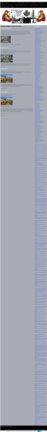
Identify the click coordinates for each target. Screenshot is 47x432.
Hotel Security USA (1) (38, 82)
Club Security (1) (37, 47)
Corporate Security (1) (38, 53)
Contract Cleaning (43, 212)
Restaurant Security (43, 349)
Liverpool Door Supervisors (38, 228)
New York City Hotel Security (39, 171)
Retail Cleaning (43, 409)
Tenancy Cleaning (43, 416)
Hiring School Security (6, 28)
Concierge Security (37, 211)
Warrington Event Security (38, 405)
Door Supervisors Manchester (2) (39, 58)
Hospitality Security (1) (38, 78)
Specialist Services (37, 364)
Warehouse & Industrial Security (39, 307)
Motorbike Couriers (37, 360)
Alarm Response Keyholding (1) (39, 29)
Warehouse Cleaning (37, 416)
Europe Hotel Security (38, 389)
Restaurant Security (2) (38, 112)
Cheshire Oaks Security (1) (38, 41)
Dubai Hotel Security (43, 211)
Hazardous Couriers (43, 363)
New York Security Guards (38, 146)
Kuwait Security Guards (43, 198)
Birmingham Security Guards (38, 387)
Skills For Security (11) (38, 125)
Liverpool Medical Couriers (38, 422)
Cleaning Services (43, 301)
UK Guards (45, 352)
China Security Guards (38, 186)
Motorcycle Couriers (37, 355)
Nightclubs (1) (37, 102)
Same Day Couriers (37, 212)
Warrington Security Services (39, 238)
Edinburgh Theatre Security (38, 160)
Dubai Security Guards (38, 391)
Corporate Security (37, 293)
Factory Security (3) (37, 66)
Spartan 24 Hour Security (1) (39, 126)
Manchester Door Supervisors (39, 224)
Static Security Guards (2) (38, 130)
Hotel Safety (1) (37, 79)
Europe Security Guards (38, 306)
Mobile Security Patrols (38, 332)
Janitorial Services (37, 198)
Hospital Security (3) (37, 77)
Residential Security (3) (38, 111)
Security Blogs (42, 293)
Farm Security (45, 199)
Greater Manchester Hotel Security (39, 334)
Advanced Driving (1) (37, 28)
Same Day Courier (37, 356)
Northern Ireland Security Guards (39, 182)
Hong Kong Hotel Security (38, 155)
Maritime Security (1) (37, 94)
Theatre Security (44, 323)
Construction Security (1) (38, 50)
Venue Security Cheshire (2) (38, 136)
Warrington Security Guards (38, 253)
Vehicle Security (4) (37, 134)
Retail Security (37, 279)
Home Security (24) (37, 75)
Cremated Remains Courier (38, 365)
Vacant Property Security (38, 338)
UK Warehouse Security (43, 354)
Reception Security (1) (38, 109)
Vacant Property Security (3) (38, 133)
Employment (36, 380)
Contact (41, 257)
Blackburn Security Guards (38, 277)
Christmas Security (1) (38, 42)
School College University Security (39, 336)
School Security (13, 30)
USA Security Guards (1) (38, 132)
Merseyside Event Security (38, 249)
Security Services (37, 243)
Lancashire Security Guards (38, 350)
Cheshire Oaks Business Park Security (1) (40, 40)
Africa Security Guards (38, 192)
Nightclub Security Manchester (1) (39, 99)
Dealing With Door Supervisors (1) (39, 55)
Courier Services (42, 274)
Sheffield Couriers (44, 281)
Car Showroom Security (38, 330)
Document (36, 337)
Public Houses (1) (37, 108)
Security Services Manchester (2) (39, 121)
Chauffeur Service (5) (38, 38)
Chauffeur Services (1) (38, 39)
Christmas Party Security (38, 189)
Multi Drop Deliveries (37, 420)
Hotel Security (41, 270)
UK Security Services (37, 409)
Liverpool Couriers (44, 306)
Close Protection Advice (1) (38, 46)
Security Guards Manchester (39, 202)
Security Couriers (37, 417)
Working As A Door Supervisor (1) (39, 140)
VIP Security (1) (37, 137)
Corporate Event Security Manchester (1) (40, 52)
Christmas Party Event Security (39, 163)
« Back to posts (2, 115)
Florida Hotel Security (38, 169)
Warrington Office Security (38, 393)
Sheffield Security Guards (38, 302)
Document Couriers (37, 361)
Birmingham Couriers (43, 295)
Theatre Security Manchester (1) (39, 131)
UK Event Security (37, 404)
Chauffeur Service (37, 326)
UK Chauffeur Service (38, 378)
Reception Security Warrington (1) (39, 110)
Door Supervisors (37, 184)
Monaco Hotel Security (43, 201)
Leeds (46, 274)
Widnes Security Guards (38, 323)
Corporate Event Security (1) (38, 51)
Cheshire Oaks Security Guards (39, 299)
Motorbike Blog (42, 358)
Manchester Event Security (38, 251)
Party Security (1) (37, 105)
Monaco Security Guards (38, 383)
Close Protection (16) (38, 45)
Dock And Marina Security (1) (39, 56)
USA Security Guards (43, 243)
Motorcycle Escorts (37, 295)
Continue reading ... (3, 46)
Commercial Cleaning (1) (38, 48)
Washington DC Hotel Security (39, 188)
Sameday (36, 335)
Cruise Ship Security (37, 248)
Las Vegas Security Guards (38, 395)
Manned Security (37, 144)
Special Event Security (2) (38, 127)
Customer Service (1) (38, 54)
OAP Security (44, 189)
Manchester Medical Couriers (39, 418)
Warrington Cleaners (44, 389)
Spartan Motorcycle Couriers (39, 367)
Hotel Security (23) (37, 80)
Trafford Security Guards (38, 218)
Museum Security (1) (37, 96)
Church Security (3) (37, 43)
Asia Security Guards (41, 380)
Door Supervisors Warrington (39, 209)
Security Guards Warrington (38, 199)
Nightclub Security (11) (38, 97)
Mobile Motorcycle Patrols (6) (39, 95)
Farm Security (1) (37, 67)
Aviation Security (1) (37, 30)
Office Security (41, 279)
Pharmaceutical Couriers (38, 414)
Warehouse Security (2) (38, 138)
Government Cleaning (38, 194)
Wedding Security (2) (37, 139)
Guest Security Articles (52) (38, 72)
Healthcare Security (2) (38, 74)
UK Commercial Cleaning (38, 165)
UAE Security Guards (43, 248)
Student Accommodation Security (39, 324)
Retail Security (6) (37, 113)
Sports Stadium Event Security (39, 339)
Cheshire (43, 330)
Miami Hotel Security (42, 158)
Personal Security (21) (38, 107)
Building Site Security (37, 348)
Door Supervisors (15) (38, 57)
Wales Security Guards (38, 196)
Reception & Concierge (38, 281)
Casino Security (44, 338)
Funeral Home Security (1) (38, 69)
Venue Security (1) (37, 135)
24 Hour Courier (37, 376)
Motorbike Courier (42, 360)
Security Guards (42, 144)
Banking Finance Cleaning (38, 411)
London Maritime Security (43, 359)
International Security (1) (38, 85)
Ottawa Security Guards (38, 173)
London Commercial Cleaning (39, 164)
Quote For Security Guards (38, 266)
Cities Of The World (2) (38, 44)
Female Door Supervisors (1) (39, 68)
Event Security (37, 217)
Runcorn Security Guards (38, 296)
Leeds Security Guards (38, 301)
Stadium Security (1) (37, 129)
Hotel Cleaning (44, 411)
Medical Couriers (37, 190)
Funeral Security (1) (37, 70)
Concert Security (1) (37, 49)
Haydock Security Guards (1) (39, 73)
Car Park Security (43, 348)
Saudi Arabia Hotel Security (38, 407)
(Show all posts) (23, 26)
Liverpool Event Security (43, 404)
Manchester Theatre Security (39, 162)
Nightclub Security (37, 215)
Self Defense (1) (37, 124)
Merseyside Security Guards (38, 309)
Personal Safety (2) (37, 106)
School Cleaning (37, 410)
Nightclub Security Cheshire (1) (39, 98)
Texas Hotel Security (38, 167)
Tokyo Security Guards (38, 244)
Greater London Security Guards (39, 352)
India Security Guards (37, 412)
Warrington (45, 328)
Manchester (36, 308)
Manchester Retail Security (38, 284)
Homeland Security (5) (38, 76)
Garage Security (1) (37, 71)
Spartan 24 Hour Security (42, 217)
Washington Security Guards (38, 200)
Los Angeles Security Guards (39, 157)
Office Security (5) (37, 103)
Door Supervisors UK (37, 220)
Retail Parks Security (37, 349)
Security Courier (44, 242)
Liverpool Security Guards (38, 275)
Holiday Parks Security (38, 226)
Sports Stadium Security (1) (38, 128)
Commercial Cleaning (38, 213)
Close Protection (44, 298)
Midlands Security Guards (38, 385)
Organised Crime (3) (37, 104)
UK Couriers (41, 376)
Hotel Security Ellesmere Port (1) (39, 81)
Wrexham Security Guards (38, 321)
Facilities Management (43, 417)
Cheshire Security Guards (38, 298)
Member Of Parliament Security (39, 328)
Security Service (37, 222)
